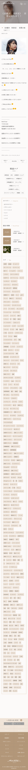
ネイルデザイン (12, 536)
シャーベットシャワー (14, 629)
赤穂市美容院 (6, 391)
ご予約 (21, 656)
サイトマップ (21, 756)
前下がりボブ (6, 477)
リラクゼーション (7, 615)
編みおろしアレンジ (17, 556)
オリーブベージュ (7, 267)
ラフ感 (13, 487)
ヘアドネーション (18, 332)
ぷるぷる (20, 608)
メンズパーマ (19, 346)
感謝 (13, 374)
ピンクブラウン (16, 312)
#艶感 (18, 193)
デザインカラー (5, 155)
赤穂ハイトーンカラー (18, 453)
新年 (18, 660)
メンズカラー (18, 377)
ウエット (5, 622)
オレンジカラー (20, 308)
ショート (5, 584)
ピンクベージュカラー (17, 436)
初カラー (5, 580)
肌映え (19, 319)
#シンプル (18, 182)
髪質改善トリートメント (17, 646)
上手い (22, 295)
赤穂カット (12, 604)
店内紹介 (20, 632)
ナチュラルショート (8, 570)
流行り (17, 539)
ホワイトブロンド (18, 670)
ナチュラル (6, 370)
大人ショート (6, 360)
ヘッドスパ (12, 346)
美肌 (5, 670)
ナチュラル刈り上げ (8, 422)
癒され (5, 618)
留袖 (20, 391)
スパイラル (14, 401)
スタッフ (19, 622)
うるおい (20, 480)
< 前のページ (5, 161)
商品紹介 (17, 591)
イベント (13, 653)
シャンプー (6, 315)
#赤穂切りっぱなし (14, 189)
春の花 (5, 529)
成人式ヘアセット (15, 505)
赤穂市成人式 (6, 470)
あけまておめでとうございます (10, 663)
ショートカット (20, 425)
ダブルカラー (15, 284)
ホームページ (16, 264)
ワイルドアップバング (18, 491)
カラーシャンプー (17, 439)
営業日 (20, 680)
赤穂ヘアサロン (14, 470)
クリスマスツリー (16, 463)
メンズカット (6, 281)
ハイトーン (20, 270)
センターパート (13, 484)
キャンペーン (17, 673)
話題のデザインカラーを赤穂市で (11, 133)
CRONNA (5, 625)
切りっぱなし (6, 394)
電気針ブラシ (11, 666)
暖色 (20, 339)
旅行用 (15, 639)
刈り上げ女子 (6, 467)
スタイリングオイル (14, 274)
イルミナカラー (15, 301)
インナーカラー (7, 305)
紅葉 (5, 646)
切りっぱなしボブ (7, 288)
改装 (5, 608)
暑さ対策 (5, 629)
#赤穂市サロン (10, 178)
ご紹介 (5, 642)
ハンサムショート (16, 508)
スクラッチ (15, 656)
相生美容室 (15, 601)
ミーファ (17, 350)
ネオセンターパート (11, 563)
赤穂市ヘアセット (7, 443)
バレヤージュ (15, 367)
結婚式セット (19, 460)
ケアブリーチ (14, 467)
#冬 (12, 175)
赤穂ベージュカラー (8, 456)
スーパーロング (7, 522)
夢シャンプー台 (11, 618)
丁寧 (10, 684)
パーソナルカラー (7, 322)
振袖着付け (11, 539)
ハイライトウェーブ (18, 570)
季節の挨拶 (6, 357)
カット (18, 155)
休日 (15, 635)
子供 (5, 653)
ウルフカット (18, 298)
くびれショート (16, 322)
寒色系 (14, 560)
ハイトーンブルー (16, 546)
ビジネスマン (6, 498)
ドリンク (19, 618)
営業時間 (15, 680)
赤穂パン (17, 625)
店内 (8, 608)
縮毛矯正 (5, 687)
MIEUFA (22, 625)
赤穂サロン (20, 405)
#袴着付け (19, 178)
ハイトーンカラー (15, 360)
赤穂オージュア (7, 542)
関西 (16, 677)
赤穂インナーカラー (18, 432)
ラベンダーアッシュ (16, 305)
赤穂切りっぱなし (7, 546)
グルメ (5, 639)
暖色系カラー (14, 515)
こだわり (5, 684)
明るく (19, 598)
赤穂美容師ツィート (8, 412)
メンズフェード (7, 401)
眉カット (15, 501)
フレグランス (20, 594)
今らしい (19, 487)
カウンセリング (17, 687)
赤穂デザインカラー (8, 453)
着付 (12, 391)
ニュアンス (9, 560)
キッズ (5, 384)
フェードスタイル (15, 394)
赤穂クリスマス (7, 463)
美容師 (9, 601)
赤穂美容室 (6, 346)
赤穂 (17, 329)
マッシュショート (16, 291)
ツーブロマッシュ (13, 567)
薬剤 (10, 690)
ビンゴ (10, 649)
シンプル (5, 536)
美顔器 (5, 666)
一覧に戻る (14, 161)
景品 (15, 649)
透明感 (10, 687)
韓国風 (15, 336)
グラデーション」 (7, 587)
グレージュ (6, 408)
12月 (5, 660)
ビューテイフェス (7, 656)
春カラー (5, 270)
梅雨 (5, 677)
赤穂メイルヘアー (7, 436)
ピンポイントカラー (8, 518)
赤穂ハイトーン (17, 412)
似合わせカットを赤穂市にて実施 (11, 143)
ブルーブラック (13, 370)
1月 (14, 660)
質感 (10, 622)
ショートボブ (20, 326)
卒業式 (14, 319)
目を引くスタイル (15, 573)
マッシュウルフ (7, 343)
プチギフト (21, 639)
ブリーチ (5, 298)
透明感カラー (6, 295)
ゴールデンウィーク (14, 357)
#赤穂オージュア (19, 175)
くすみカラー (14, 398)
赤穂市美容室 (13, 450)
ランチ (12, 549)
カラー (15, 339)
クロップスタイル (7, 501)
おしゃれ (15, 690)
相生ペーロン (17, 553)
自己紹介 (11, 580)
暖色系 (22, 573)
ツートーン (6, 415)
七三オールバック (15, 498)
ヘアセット (6, 319)
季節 (17, 353)
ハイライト (6, 388)
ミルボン (20, 401)
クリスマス (9, 660)
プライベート (6, 549)
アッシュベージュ (7, 312)
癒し (20, 615)
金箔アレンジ (19, 604)
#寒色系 (6, 175)
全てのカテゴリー (8, 204)
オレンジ (13, 577)
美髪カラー (6, 450)
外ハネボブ (13, 477)
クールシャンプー (7, 680)
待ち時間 (5, 635)
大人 (8, 653)
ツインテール (6, 460)
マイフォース (6, 398)
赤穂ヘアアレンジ (7, 556)
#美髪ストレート (14, 186)
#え (23, 193)
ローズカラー (6, 515)
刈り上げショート (7, 480)
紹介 (15, 598)
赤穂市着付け (6, 474)
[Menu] (25, 4)
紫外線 (5, 350)
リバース (5, 567)
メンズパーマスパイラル (9, 353)
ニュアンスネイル (19, 532)
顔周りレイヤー (20, 577)
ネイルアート (13, 363)
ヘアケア (16, 642)
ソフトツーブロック (8, 491)
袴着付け (5, 539)
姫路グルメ (18, 549)
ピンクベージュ (16, 267)
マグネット (10, 529)
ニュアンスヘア (7, 326)
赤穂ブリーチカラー (8, 439)
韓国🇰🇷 (10, 635)
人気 (20, 388)
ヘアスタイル (16, 684)
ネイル (21, 360)
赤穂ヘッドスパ (7, 611)
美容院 (12, 295)
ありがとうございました (9, 532)
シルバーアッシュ (17, 419)
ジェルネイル (20, 415)
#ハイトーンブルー (9, 193)
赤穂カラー (6, 673)
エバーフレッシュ (14, 277)
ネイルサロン (13, 415)
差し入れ (11, 625)
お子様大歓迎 (14, 632)
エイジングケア (19, 666)
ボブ (19, 363)
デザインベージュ (17, 518)
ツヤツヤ (17, 580)
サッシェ (10, 639)
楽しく (5, 601)
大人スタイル (6, 573)
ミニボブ (14, 326)
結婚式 (16, 391)
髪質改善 (15, 288)
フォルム (5, 591)
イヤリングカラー (14, 388)
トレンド (5, 690)
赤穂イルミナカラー (15, 446)
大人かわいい (6, 511)
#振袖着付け (10, 182)
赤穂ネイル (6, 363)
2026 (8, 677)
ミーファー (6, 598)
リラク (13, 611)
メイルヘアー (13, 315)
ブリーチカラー (11, 308)
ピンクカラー (14, 281)
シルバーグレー (7, 284)
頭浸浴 (8, 646)
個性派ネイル (6, 505)
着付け (19, 315)
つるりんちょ (14, 608)
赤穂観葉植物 (6, 446)
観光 (19, 635)
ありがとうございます (8, 377)
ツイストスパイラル (8, 339)
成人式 (14, 405)
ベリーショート (15, 343)
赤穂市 (5, 264)
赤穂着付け (16, 456)
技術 (21, 684)
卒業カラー (11, 298)
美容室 (9, 264)
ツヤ (18, 563)
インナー (10, 384)
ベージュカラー (12, 270)
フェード (21, 277)
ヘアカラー (6, 274)
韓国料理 (5, 553)
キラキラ (20, 501)
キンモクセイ (13, 594)
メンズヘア (11, 584)
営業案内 (11, 591)
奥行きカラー (14, 511)
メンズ (6, 218)
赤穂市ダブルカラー (8, 432)
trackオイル (6, 277)
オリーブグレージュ (14, 408)
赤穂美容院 (15, 443)
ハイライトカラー (7, 405)
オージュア (16, 384)
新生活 (11, 673)
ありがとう (6, 484)
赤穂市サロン (20, 536)
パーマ (6, 215)
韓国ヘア (21, 329)
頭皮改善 (15, 615)
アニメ (22, 629)
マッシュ (10, 336)
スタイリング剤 (7, 487)
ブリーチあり (6, 577)
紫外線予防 (6, 594)
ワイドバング (6, 525)
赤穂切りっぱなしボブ (16, 474)
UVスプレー (10, 350)
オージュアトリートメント (9, 425)
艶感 (19, 560)
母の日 (10, 553)
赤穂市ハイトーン (7, 508)
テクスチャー (16, 587)
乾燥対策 (10, 642)
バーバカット (6, 494)
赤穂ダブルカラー (7, 419)
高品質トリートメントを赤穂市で (11, 138)
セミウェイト (14, 494)
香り (11, 598)
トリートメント (12, 155)
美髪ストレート (15, 522)
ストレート (18, 381)
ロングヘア (10, 332)
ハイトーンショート (8, 429)
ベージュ (20, 515)
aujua (12, 381)
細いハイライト (7, 367)
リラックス (6, 329)
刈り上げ (19, 477)
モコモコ (13, 460)
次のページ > (23, 161)
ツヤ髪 (5, 332)
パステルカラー (14, 525)
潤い (14, 622)
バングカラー (6, 381)
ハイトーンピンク (15, 542)
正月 (20, 663)
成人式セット (17, 429)
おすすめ (19, 649)
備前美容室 (6, 604)
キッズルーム (6, 632)
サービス (12, 329)
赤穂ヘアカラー (7, 374)
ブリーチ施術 (10, 670)
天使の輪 (5, 649)
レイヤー (18, 584)
